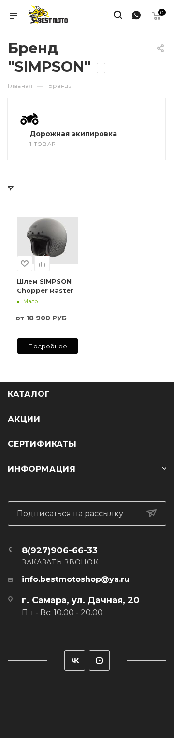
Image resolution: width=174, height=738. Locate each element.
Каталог (29, 394)
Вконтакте (74, 660)
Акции (24, 419)
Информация (42, 469)
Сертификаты (42, 444)
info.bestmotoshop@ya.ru (76, 579)
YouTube (99, 660)
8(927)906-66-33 (60, 550)
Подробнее (47, 346)
